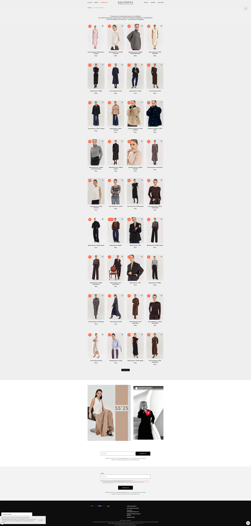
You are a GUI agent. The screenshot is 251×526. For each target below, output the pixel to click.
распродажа (103, 2)
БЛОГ (108, 506)
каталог (90, 2)
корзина (153, 2)
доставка (161, 2)
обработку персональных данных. (141, 481)
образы (96, 2)
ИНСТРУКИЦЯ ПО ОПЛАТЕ (133, 508)
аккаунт (146, 2)
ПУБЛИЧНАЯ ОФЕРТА (131, 506)
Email (102, 473)
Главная (90, 7)
